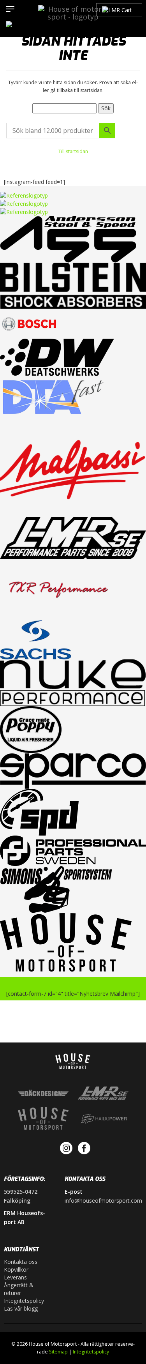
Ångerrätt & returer (18, 1289)
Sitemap (58, 1351)
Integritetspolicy (24, 1300)
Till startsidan (73, 151)
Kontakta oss (20, 1261)
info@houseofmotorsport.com (103, 1200)
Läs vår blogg (21, 1308)
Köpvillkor (16, 1269)
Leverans (15, 1277)
